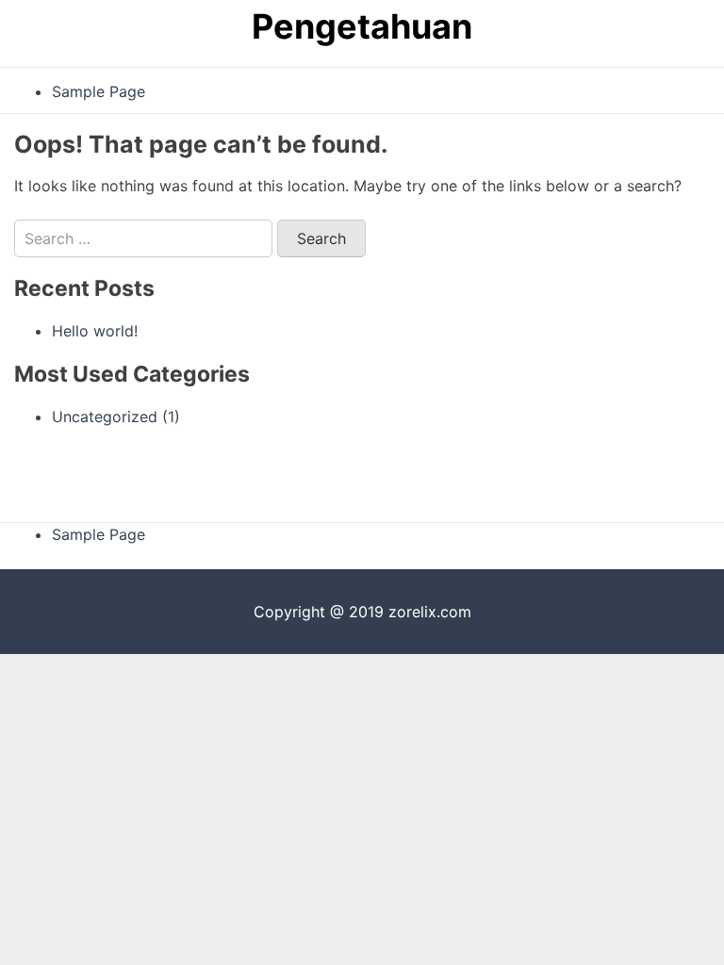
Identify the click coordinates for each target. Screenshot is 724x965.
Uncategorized (104, 416)
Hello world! (95, 330)
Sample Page (98, 91)
